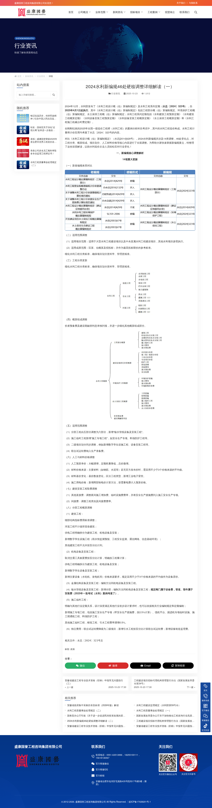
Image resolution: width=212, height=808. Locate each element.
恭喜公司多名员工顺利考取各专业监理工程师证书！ (43, 152)
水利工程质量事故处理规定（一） (153, 710)
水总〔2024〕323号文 (90, 640)
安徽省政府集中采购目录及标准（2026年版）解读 (93, 705)
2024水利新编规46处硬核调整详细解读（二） (90, 720)
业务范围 (100, 12)
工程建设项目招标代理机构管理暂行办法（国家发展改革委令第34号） (172, 720)
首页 (70, 12)
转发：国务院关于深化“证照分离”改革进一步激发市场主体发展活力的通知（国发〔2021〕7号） (43, 131)
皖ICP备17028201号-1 (140, 801)
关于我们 (181, 2)
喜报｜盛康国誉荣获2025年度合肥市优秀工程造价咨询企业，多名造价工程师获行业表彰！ (43, 143)
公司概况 (83, 12)
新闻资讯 (118, 12)
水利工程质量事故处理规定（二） (43, 163)
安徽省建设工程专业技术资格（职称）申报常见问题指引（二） (168, 725)
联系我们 (184, 12)
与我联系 (193, 2)
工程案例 (153, 12)
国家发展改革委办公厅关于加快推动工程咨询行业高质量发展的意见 (171, 715)
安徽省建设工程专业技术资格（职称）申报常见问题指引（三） (99, 725)
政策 (72, 649)
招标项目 (135, 12)
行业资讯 (41, 76)
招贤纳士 (170, 12)
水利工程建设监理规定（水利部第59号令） (158, 705)
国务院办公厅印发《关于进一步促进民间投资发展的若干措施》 (99, 715)
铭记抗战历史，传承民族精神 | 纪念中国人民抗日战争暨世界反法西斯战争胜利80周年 (43, 120)
